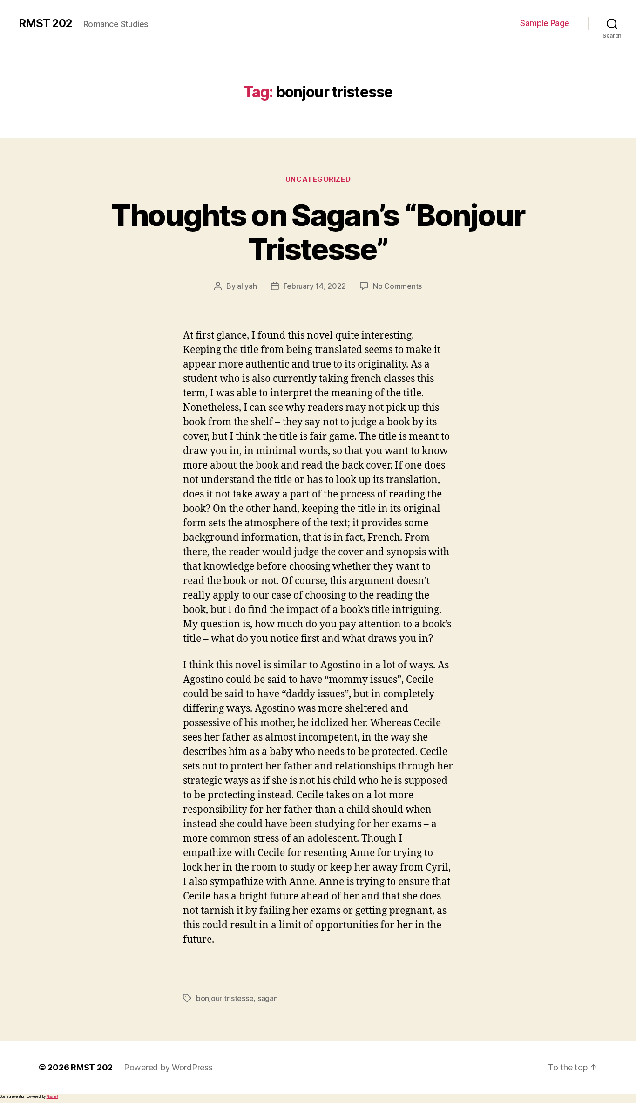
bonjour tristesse (224, 998)
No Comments (397, 286)
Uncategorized (318, 179)
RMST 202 (45, 23)
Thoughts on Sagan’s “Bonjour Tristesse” (318, 232)
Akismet (52, 1096)
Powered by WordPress (168, 1067)
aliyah (247, 286)
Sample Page (544, 23)
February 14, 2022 (315, 286)
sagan (267, 998)
